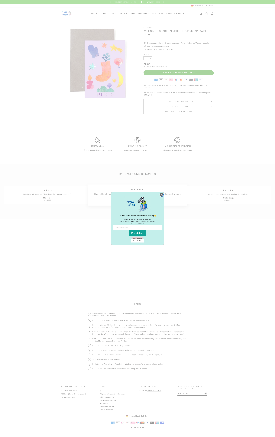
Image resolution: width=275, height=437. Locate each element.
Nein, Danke (137, 238)
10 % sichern (137, 233)
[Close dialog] (161, 195)
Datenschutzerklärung (137, 240)
